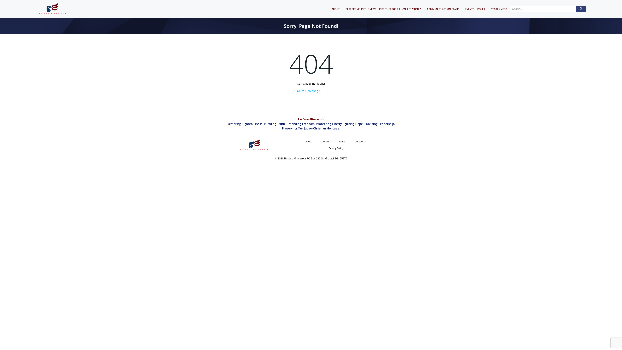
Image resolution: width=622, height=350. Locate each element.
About (336, 9)
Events (469, 9)
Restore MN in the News (361, 9)
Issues (481, 9)
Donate (325, 141)
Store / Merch (499, 9)
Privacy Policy (336, 148)
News (342, 141)
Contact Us (361, 141)
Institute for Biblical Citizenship (400, 9)
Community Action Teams (443, 9)
